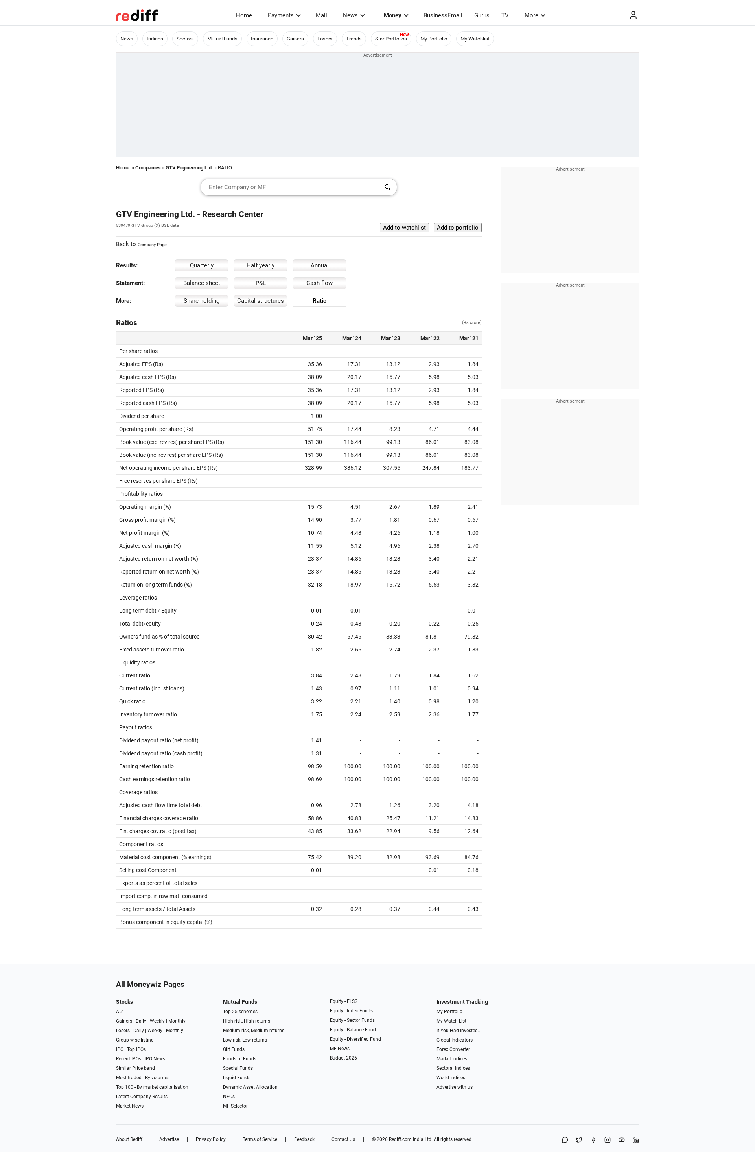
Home (244, 15)
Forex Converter (453, 1049)
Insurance (262, 39)
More (531, 15)
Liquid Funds (236, 1077)
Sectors (185, 39)
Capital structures (260, 300)
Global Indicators (454, 1040)
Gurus (482, 15)
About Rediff (129, 1139)
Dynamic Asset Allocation (250, 1087)
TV (505, 15)
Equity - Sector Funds (352, 1020)
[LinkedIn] (636, 1140)
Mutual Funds (222, 39)
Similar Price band (135, 1068)
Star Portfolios (391, 39)
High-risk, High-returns (246, 1021)
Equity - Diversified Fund (355, 1039)
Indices (155, 39)
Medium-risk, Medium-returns (253, 1030)
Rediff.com (400, 1139)
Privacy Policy (211, 1139)
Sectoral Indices (453, 1068)
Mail (321, 15)
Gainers (295, 39)
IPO (119, 1049)
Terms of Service (260, 1139)
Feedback (304, 1139)
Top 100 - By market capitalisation (152, 1087)
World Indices (450, 1077)
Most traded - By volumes (142, 1077)
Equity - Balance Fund (353, 1029)
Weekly (157, 1021)
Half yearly (260, 265)
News (350, 15)
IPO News (155, 1059)
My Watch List (451, 1021)
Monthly (177, 1021)
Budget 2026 (343, 1058)
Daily (141, 1021)
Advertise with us (454, 1087)
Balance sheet (201, 283)
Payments (281, 15)
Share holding (201, 300)
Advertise (169, 1139)
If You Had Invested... (458, 1030)
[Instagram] (607, 1140)
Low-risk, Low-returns (245, 1040)
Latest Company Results (142, 1096)
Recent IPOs (128, 1059)
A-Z (119, 1011)
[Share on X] (579, 1140)
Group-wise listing (135, 1040)
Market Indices (451, 1059)
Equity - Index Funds (351, 1011)
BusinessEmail (443, 15)
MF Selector (235, 1106)
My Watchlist (475, 39)
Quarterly (202, 265)
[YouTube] (622, 1140)
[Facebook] (593, 1140)
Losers (325, 39)
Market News (130, 1106)
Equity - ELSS (343, 1001)
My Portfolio (433, 39)
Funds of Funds (239, 1059)
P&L (261, 283)
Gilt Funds (234, 1049)
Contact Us (343, 1139)
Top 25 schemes (240, 1011)
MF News (340, 1048)
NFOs (229, 1096)
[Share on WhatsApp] (565, 1140)
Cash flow (319, 283)
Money (392, 15)
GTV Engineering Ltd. (189, 168)
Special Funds (238, 1068)
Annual (320, 265)
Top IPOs (136, 1049)
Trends (354, 39)
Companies (148, 168)
